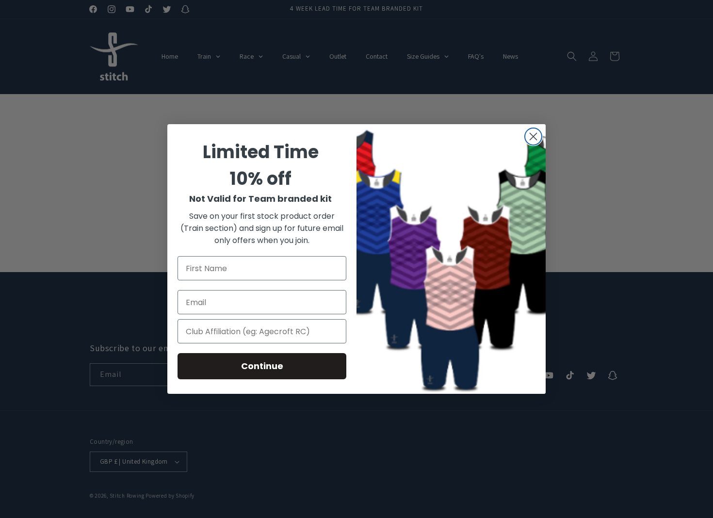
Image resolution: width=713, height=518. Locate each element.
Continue (262, 366)
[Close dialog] (533, 136)
